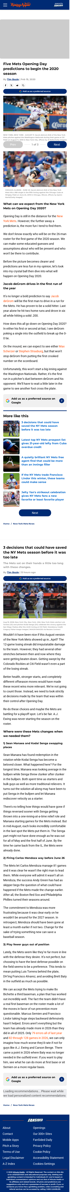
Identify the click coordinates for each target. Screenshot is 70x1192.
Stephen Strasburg (31, 351)
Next (57, 144)
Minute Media (19, 1172)
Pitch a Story (11, 1145)
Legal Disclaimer (13, 1157)
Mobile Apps (11, 1139)
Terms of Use (11, 1151)
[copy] (23, 85)
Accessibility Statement (48, 1157)
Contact (8, 1133)
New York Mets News (23, 523)
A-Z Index (9, 1163)
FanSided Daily (42, 1139)
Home (6, 523)
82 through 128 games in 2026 (28, 1038)
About (6, 1127)
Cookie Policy (41, 1151)
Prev (13, 144)
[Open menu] (5, 5)
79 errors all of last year (47, 1033)
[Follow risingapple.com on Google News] (61, 400)
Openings (39, 1127)
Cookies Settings (44, 1163)
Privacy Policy (42, 1145)
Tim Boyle (13, 79)
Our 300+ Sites (42, 1133)
